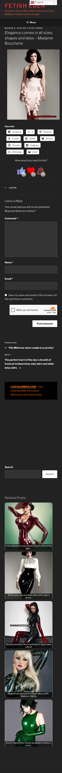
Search (9, 467)
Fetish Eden (25, 5)
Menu (33, 22)
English (39, 2)
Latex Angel (35, 28)
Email (9, 278)
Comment (11, 218)
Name (9, 262)
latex (13, 188)
